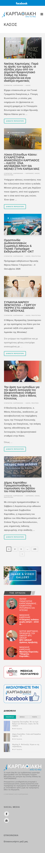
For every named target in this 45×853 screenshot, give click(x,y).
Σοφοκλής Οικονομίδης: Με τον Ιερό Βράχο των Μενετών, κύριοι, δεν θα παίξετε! (25, 724)
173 (35, 549)
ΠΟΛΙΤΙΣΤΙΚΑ (8, 175)
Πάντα (34, 717)
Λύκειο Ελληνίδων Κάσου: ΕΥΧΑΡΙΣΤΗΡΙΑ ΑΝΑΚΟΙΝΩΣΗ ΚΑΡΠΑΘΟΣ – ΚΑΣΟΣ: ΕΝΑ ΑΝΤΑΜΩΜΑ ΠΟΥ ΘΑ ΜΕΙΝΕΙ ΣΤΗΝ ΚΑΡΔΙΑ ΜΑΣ (22, 161)
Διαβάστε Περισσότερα (15, 121)
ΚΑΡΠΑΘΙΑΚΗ (18, 85)
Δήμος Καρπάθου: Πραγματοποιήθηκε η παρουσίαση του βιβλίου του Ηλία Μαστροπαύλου (20, 487)
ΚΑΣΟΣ (28, 85)
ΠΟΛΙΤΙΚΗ (35, 403)
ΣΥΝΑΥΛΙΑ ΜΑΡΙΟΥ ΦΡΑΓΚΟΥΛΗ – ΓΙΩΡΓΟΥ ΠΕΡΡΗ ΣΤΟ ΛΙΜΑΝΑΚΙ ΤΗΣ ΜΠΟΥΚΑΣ (20, 306)
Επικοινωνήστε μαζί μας (16, 841)
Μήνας (22, 717)
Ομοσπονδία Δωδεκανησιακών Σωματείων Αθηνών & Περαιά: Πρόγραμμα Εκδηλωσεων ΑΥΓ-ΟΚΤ (19, 246)
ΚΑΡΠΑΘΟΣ (30, 173)
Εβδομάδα (10, 717)
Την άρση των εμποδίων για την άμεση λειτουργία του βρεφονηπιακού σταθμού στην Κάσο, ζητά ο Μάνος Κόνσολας (21, 392)
